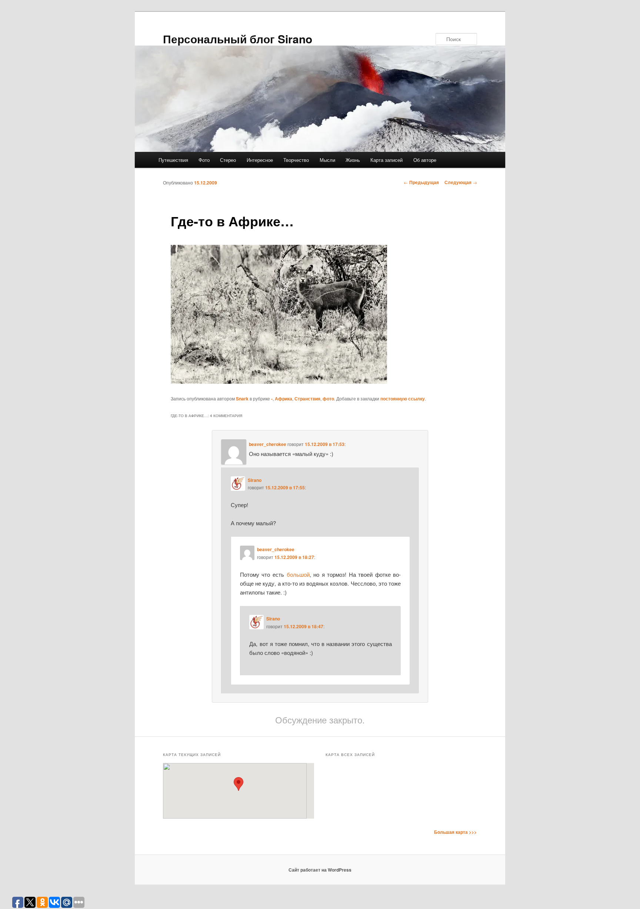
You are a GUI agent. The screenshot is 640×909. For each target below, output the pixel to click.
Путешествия (173, 159)
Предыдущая (421, 182)
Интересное (260, 159)
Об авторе (424, 159)
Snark (242, 398)
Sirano (254, 480)
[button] (238, 784)
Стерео (228, 159)
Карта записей (386, 159)
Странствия (307, 398)
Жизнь (353, 159)
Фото (204, 159)
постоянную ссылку (402, 398)
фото (328, 398)
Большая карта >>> (455, 832)
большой (298, 574)
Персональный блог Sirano (237, 39)
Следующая (460, 182)
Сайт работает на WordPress (320, 869)
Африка (283, 398)
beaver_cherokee (267, 444)
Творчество (296, 159)
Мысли (327, 159)
